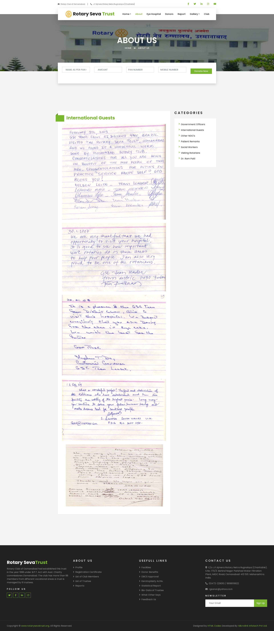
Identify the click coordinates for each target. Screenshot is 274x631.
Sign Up (260, 603)
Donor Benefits (149, 572)
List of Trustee (83, 581)
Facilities (146, 567)
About (138, 14)
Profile (78, 567)
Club (206, 14)
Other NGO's (188, 135)
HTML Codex (214, 625)
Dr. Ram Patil (188, 158)
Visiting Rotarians (190, 153)
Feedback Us (148, 599)
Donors (169, 14)
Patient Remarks (190, 141)
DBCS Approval (150, 576)
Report (182, 14)
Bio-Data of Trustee (152, 590)
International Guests (192, 130)
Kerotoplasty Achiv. (152, 581)
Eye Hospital (154, 14)
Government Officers (193, 124)
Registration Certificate (88, 572)
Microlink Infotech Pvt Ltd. (252, 625)
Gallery (194, 14)
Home (125, 14)
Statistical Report (151, 585)
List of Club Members (87, 576)
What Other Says (151, 594)
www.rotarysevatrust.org (35, 625)
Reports (79, 585)
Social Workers (189, 147)
